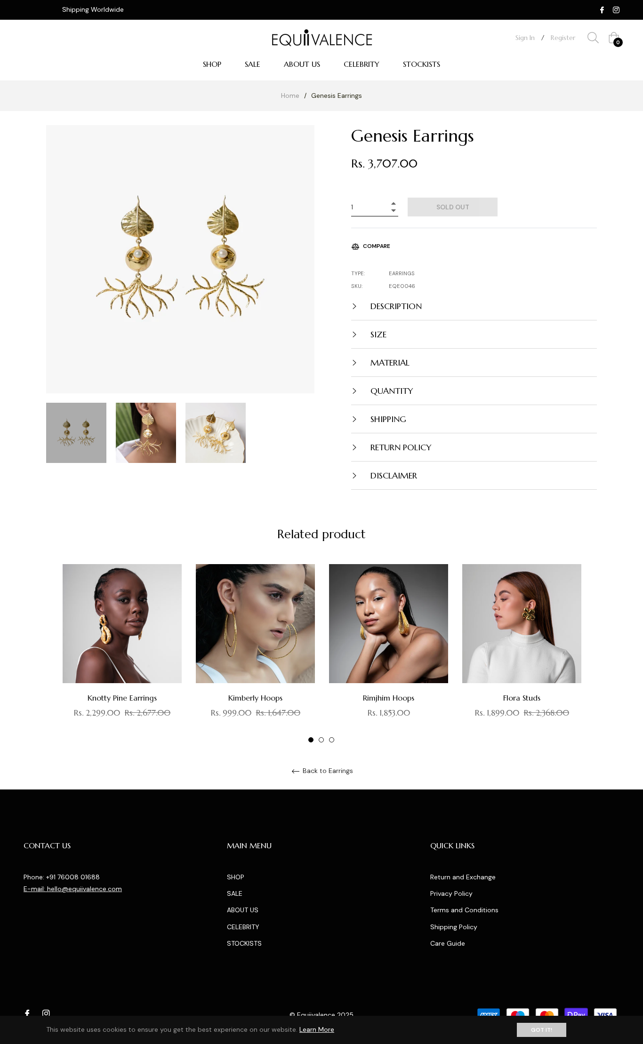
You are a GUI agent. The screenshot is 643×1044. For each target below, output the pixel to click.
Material (389, 362)
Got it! (541, 1030)
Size (377, 334)
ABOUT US (242, 910)
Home (290, 95)
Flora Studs (521, 697)
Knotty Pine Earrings (122, 697)
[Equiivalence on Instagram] (616, 9)
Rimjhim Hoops (388, 697)
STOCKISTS (244, 943)
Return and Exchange (463, 877)
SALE (234, 893)
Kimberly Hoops (255, 697)
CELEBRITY (243, 927)
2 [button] (321, 739)
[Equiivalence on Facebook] (602, 9)
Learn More (316, 1029)
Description (395, 306)
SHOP (235, 877)
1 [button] (310, 739)
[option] (122, 654)
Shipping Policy (453, 927)
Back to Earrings (327, 771)
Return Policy (400, 447)
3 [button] (331, 739)
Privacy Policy (451, 893)
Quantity (390, 390)
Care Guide (447, 943)
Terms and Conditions (464, 910)
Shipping (387, 419)
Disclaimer (392, 475)
